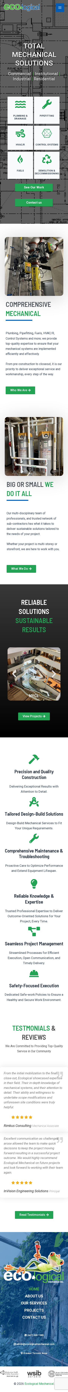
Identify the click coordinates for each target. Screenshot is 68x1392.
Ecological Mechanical (39, 1384)
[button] (14, 674)
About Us (34, 1296)
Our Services (34, 1303)
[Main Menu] (60, 7)
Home (34, 1289)
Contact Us (34, 1317)
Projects (34, 1310)
